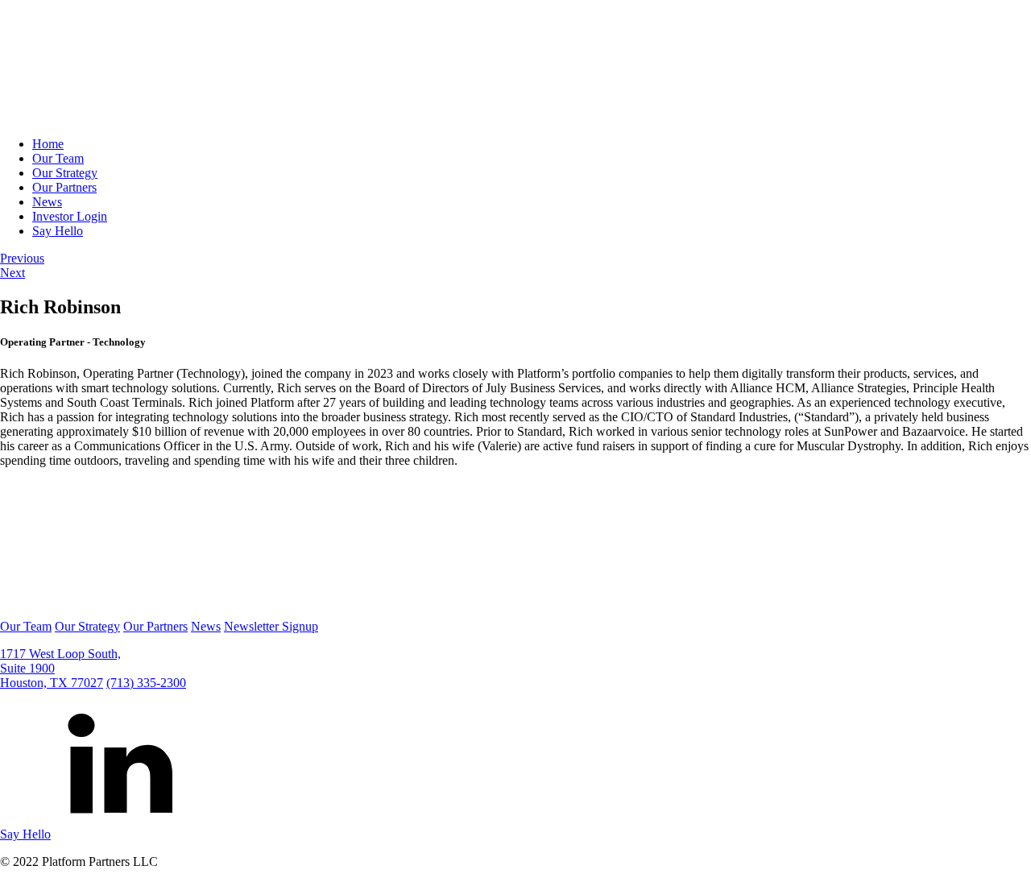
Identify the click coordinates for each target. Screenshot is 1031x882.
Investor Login (69, 216)
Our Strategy (64, 173)
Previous (22, 258)
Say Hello (57, 231)
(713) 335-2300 (146, 682)
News (47, 202)
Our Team (58, 158)
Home (48, 144)
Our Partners (64, 187)
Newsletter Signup (271, 626)
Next (12, 273)
